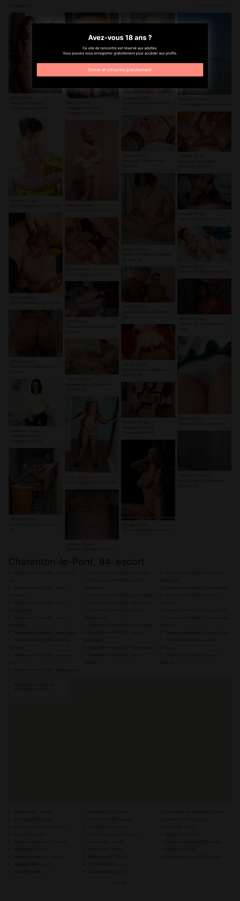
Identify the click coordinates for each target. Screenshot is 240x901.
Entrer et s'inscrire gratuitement (120, 69)
